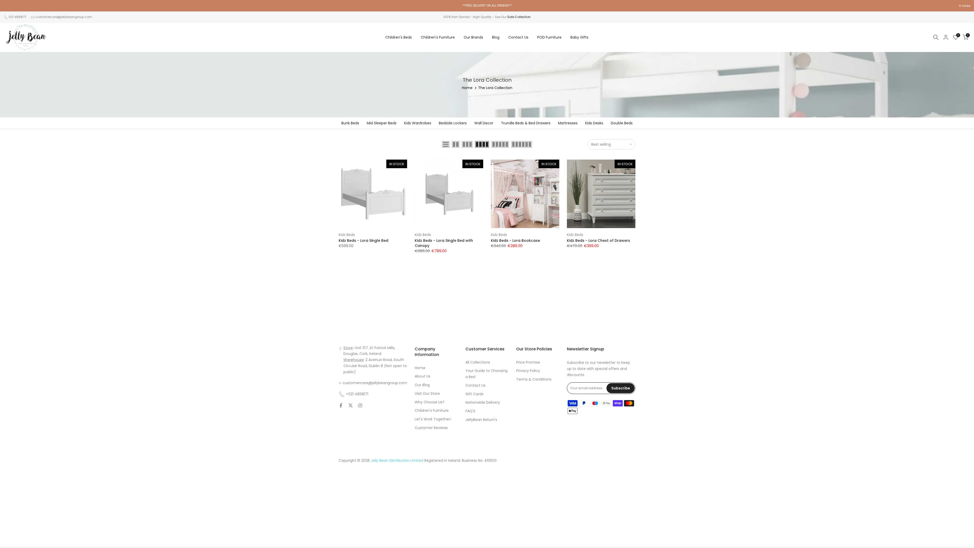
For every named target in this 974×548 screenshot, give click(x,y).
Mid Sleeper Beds (381, 123)
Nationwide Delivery (482, 402)
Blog (495, 37)
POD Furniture (549, 37)
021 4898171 (17, 17)
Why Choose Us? (429, 402)
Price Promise (528, 362)
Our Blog (422, 384)
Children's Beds (398, 37)
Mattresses (568, 123)
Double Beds (622, 123)
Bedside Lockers (453, 123)
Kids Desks (594, 123)
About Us (422, 376)
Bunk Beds (350, 123)
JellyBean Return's (481, 419)
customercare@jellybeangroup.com (64, 17)
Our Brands (473, 37)
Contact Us (518, 37)
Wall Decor (483, 123)
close (10, 5)
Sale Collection (519, 17)
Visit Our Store (427, 393)
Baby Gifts (579, 37)
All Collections (477, 362)
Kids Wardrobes (417, 123)
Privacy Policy (528, 370)
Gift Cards (474, 394)
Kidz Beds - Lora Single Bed (363, 240)
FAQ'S (470, 411)
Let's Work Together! (433, 419)
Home (467, 87)
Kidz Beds (347, 234)
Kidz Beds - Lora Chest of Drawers (598, 240)
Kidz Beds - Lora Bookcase (515, 240)
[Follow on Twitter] (350, 405)
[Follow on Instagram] (360, 405)
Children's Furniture (438, 37)
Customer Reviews (431, 427)
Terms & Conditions (533, 379)
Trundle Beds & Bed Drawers (525, 123)
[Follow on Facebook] (341, 405)
